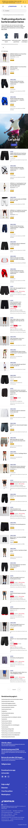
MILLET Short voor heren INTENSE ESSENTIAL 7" (18, 538)
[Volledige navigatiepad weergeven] (1, 14)
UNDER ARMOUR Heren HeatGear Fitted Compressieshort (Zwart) (18, 154)
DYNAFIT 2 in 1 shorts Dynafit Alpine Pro (18, 425)
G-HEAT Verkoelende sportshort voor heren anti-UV (18, 365)
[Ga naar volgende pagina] (19, 689)
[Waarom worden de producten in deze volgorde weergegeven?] (2, 51)
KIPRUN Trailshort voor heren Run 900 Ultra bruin (18, 67)
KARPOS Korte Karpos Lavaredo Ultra (18, 594)
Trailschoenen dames (6, 721)
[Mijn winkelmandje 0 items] (25, 6)
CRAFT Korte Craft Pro (15, 377)
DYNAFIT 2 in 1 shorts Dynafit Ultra (18, 496)
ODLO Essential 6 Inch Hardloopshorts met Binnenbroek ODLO (18, 510)
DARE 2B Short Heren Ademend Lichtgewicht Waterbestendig (17, 467)
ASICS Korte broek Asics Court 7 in (18, 482)
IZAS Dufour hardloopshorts (17, 657)
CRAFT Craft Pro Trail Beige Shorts (18, 453)
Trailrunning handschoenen (8, 736)
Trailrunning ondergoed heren (16, 41)
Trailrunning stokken (6, 723)
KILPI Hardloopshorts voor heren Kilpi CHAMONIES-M (18, 565)
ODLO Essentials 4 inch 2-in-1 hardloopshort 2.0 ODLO (17, 339)
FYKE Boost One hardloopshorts (17, 524)
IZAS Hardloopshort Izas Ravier (17, 608)
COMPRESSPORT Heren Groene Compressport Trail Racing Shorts (18, 352)
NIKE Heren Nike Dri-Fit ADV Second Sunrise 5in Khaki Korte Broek (17, 441)
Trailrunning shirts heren (6, 41)
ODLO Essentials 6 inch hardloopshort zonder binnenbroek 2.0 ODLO (15, 303)
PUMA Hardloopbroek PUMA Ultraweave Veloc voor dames (17, 258)
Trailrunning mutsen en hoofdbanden (10, 734)
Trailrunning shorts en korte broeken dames (12, 699)
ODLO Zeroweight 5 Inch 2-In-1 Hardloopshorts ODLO (17, 578)
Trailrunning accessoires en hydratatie (10, 732)
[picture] (4, 58)
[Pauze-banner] (23, 2)
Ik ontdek (14, 144)
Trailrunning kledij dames (7, 713)
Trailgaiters (4, 711)
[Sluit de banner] (25, 2)
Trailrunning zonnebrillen (7, 730)
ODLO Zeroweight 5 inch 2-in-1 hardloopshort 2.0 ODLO (17, 625)
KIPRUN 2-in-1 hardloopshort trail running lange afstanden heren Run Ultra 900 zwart (18, 184)
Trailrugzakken (5, 715)
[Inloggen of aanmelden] (21, 6)
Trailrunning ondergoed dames (9, 705)
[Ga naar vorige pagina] (9, 689)
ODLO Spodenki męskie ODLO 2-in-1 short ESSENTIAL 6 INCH (18, 673)
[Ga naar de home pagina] (12, 6)
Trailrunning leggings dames (8, 703)
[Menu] (3, 6)
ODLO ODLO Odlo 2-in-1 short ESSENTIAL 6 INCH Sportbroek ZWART (17, 321)
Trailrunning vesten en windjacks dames (11, 717)
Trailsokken (4, 719)
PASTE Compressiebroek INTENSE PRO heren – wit (18, 199)
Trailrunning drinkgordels (7, 728)
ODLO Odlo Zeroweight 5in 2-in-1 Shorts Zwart (18, 289)
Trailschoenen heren (6, 709)
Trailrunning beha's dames (7, 707)
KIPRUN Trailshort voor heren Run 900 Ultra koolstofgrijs (18, 54)
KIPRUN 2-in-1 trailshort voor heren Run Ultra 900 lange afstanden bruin (18, 212)
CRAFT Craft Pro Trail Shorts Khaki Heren (18, 551)
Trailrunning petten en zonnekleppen (10, 725)
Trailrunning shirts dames (7, 701)
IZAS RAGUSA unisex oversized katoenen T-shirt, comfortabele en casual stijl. (18, 391)
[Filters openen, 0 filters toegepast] (3, 47)
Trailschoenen (4, 727)
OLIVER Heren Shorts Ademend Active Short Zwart (17, 244)
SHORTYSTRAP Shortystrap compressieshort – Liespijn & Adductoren (17, 83)
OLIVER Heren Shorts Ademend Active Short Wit (17, 411)
